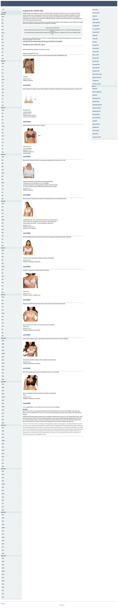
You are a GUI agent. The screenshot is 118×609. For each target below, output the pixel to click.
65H (3, 48)
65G (3, 45)
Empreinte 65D (96, 32)
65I (2, 52)
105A (3, 384)
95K (2, 335)
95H (3, 326)
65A (2, 19)
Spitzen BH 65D (96, 124)
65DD (3, 32)
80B (2, 163)
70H (3, 95)
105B (3, 387)
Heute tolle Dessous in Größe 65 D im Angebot (50, 41)
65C (3, 26)
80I (2, 192)
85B (2, 210)
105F (3, 403)
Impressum (3, 603)
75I (2, 145)
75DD (3, 126)
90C (3, 260)
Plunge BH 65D (96, 114)
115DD (3, 484)
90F (2, 272)
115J (3, 506)
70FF (3, 89)
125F (3, 577)
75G (3, 139)
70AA (3, 63)
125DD (3, 571)
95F (2, 319)
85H (3, 235)
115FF (3, 493)
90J (2, 289)
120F (3, 534)
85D (3, 216)
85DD (3, 219)
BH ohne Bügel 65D (97, 91)
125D (3, 567)
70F (2, 85)
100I (3, 372)
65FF (3, 42)
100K (3, 379)
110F (3, 447)
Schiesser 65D (96, 70)
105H (3, 413)
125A (3, 558)
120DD (3, 527)
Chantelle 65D (96, 25)
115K (3, 509)
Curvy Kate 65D (96, 29)
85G (3, 232)
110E (3, 443)
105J (3, 419)
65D (3, 29)
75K (2, 152)
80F (2, 179)
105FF (3, 406)
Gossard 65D (96, 45)
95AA (3, 297)
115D (3, 480)
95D (3, 310)
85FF (3, 229)
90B (2, 256)
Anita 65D (95, 16)
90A (2, 253)
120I (3, 547)
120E (3, 530)
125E (3, 574)
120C (3, 521)
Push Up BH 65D (96, 117)
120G (3, 540)
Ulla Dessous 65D (97, 83)
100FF (3, 363)
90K (2, 292)
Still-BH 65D (95, 133)
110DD (3, 440)
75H (3, 142)
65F (2, 39)
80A (2, 160)
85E (2, 222)
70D (3, 76)
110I (3, 459)
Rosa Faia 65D (96, 67)
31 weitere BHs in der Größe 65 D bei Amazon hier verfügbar (42, 407)
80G (3, 185)
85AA (3, 203)
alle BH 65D (95, 9)
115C (3, 477)
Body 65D (95, 95)
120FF (3, 537)
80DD (3, 173)
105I (3, 416)
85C (3, 213)
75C (3, 119)
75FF (3, 135)
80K (2, 198)
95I (2, 329)
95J (2, 332)
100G (3, 366)
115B (3, 474)
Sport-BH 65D (96, 130)
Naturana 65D (96, 58)
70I (2, 98)
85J (2, 242)
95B (2, 303)
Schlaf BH (95, 120)
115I (3, 503)
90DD (3, 266)
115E (3, 487)
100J (3, 376)
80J (2, 195)
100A (3, 340)
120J (3, 550)
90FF (3, 276)
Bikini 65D (95, 88)
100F (3, 360)
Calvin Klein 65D (96, 22)
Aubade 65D (95, 19)
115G (3, 497)
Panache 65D (96, 61)
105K (3, 422)
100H (3, 369)
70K (2, 105)
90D (3, 263)
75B (2, 116)
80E (2, 176)
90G (3, 279)
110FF (3, 450)
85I (2, 239)
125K (3, 596)
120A (3, 514)
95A (2, 300)
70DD (3, 79)
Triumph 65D (95, 80)
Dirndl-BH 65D (96, 101)
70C (3, 73)
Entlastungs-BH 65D (97, 104)
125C (3, 564)
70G (3, 92)
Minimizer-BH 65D (97, 108)
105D (3, 393)
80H (3, 189)
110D (3, 437)
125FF (3, 580)
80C (3, 166)
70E (2, 82)
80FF (3, 182)
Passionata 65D (96, 64)
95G (3, 322)
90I (2, 285)
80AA (3, 156)
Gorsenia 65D (96, 48)
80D (3, 169)
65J (2, 55)
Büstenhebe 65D (96, 98)
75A (2, 113)
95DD (3, 313)
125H (3, 587)
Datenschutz (62, 605)
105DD (3, 397)
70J (2, 102)
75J (2, 148)
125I (3, 590)
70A (2, 66)
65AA (3, 16)
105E (3, 400)
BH (3, 9)
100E (3, 356)
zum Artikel (26, 85)
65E (2, 36)
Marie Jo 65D (96, 54)
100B (3, 343)
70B (2, 69)
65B (2, 23)
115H (3, 500)
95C (3, 306)
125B (3, 561)
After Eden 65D (96, 12)
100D (3, 350)
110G (3, 453)
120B (3, 517)
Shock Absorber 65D (97, 74)
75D (3, 123)
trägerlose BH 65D (97, 137)
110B (3, 430)
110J (3, 463)
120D (3, 524)
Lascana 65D (96, 51)
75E (2, 129)
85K (2, 245)
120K (3, 553)
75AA (3, 110)
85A (2, 206)
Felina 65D (95, 35)
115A (3, 471)
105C (3, 390)
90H (3, 282)
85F (2, 226)
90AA (3, 250)
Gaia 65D (95, 41)
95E (2, 316)
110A (3, 427)
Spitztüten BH (96, 127)
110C (3, 434)
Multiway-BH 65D (96, 111)
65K (2, 58)
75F (2, 132)
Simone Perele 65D (97, 77)
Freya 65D (95, 38)
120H (3, 543)
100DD (3, 353)
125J (3, 593)
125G (3, 584)
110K (3, 466)
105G (3, 409)
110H (3, 456)
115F (3, 490)
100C (3, 347)
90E (2, 269)
